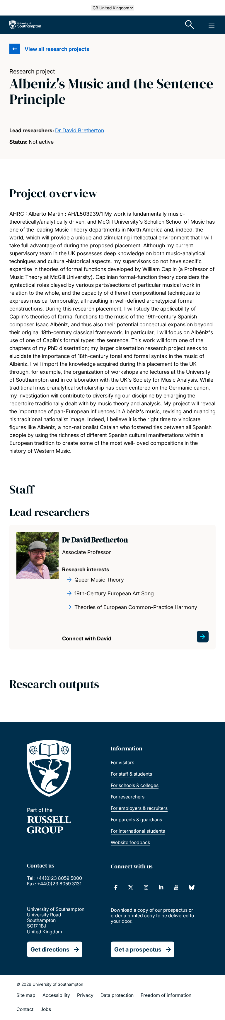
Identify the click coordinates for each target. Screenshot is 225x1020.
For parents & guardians (136, 819)
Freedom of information (166, 995)
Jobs (45, 1009)
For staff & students (131, 774)
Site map (25, 995)
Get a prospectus (137, 949)
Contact (24, 1009)
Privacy (85, 995)
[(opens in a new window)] (116, 887)
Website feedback (130, 842)
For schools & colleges (134, 785)
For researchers (127, 797)
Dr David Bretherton (79, 130)
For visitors (122, 762)
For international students (138, 831)
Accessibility (56, 995)
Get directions (49, 949)
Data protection (117, 995)
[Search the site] (189, 25)
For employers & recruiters (139, 808)
